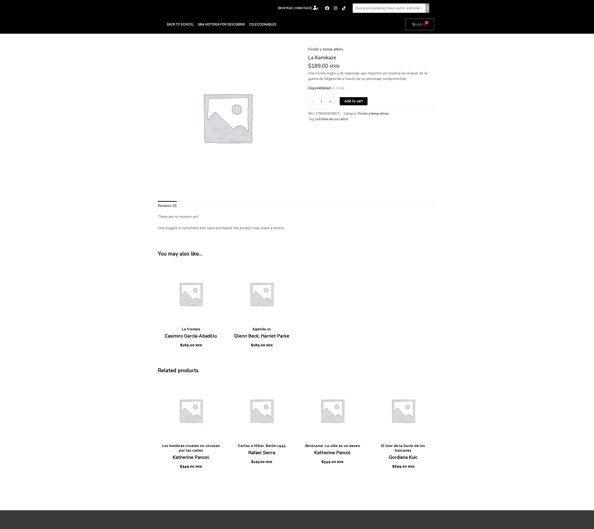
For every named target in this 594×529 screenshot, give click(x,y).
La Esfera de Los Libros (331, 119)
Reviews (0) (167, 205)
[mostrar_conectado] (295, 8)
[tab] (167, 205)
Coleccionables (262, 24)
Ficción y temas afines (325, 49)
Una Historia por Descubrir (221, 24)
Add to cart (353, 101)
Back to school (180, 24)
